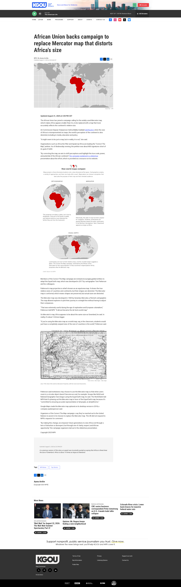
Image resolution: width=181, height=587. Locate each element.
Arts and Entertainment (40, 521)
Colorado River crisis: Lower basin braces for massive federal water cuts (132, 506)
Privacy (99, 556)
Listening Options (102, 560)
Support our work (127, 556)
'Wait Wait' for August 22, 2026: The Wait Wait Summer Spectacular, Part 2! (47, 525)
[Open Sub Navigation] (44, 19)
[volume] (40, 14)
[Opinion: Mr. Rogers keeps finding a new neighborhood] (76, 510)
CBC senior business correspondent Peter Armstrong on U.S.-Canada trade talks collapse (104, 510)
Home (34, 19)
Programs (59, 19)
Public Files (75, 564)
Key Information (77, 560)
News (49, 19)
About (80, 19)
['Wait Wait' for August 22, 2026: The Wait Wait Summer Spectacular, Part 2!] (47, 510)
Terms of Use (76, 556)
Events (89, 19)
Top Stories (54, 467)
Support (70, 19)
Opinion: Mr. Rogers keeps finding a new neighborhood (74, 522)
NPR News (43, 467)
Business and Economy (97, 504)
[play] (34, 14)
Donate (144, 5)
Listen (40, 19)
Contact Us (100, 19)
